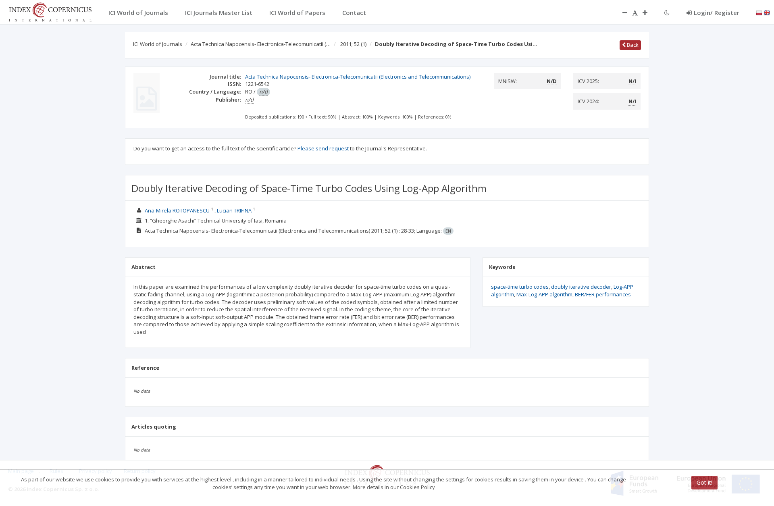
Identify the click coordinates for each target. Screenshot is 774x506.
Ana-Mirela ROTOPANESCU (177, 210)
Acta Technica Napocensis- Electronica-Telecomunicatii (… (261, 44)
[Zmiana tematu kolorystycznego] (667, 12)
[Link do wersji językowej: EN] (767, 12)
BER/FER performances (603, 294)
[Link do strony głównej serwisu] (50, 11)
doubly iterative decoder (581, 286)
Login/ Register (716, 12)
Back (632, 44)
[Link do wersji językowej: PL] (759, 12)
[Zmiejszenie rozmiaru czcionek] (621, 12)
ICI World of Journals (157, 44)
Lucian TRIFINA (234, 210)
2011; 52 (353, 44)
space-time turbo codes (520, 286)
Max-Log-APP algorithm (544, 294)
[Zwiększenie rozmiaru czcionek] (649, 12)
